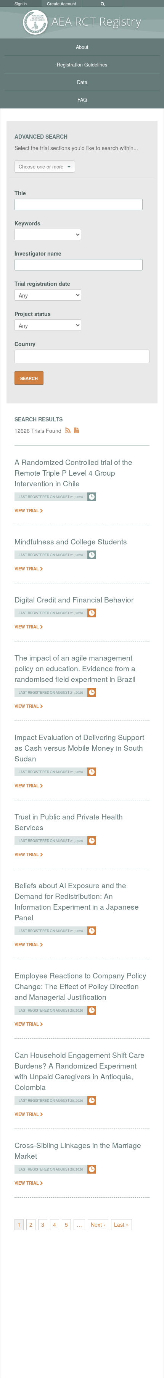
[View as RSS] (68, 430)
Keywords (27, 223)
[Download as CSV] (76, 430)
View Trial (27, 510)
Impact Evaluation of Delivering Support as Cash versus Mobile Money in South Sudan (79, 747)
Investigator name (37, 253)
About (82, 47)
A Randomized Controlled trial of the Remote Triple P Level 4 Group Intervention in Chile (73, 472)
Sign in (20, 3)
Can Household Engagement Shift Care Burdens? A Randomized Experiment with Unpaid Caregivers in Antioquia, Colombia (79, 1070)
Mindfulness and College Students (70, 541)
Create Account (61, 3)
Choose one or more (41, 166)
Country (24, 344)
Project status (32, 313)
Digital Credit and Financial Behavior (73, 599)
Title (20, 193)
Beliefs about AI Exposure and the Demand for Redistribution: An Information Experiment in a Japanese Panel (76, 901)
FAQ (82, 99)
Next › (98, 1224)
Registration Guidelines (82, 64)
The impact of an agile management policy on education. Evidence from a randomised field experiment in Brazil (74, 668)
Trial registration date (42, 283)
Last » (121, 1224)
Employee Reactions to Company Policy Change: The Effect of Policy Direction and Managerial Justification (80, 986)
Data (82, 82)
